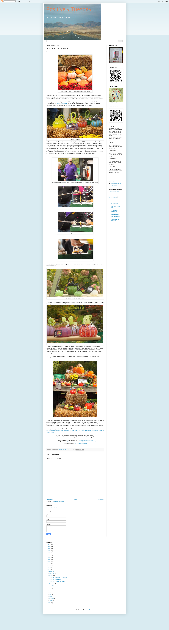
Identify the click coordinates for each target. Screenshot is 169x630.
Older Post (100, 499)
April (50, 594)
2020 (49, 555)
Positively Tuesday (68, 9)
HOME (112, 181)
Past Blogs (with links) (115, 183)
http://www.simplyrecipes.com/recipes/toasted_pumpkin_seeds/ (62, 430)
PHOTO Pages (114, 185)
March (51, 596)
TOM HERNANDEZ (115, 216)
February (51, 598)
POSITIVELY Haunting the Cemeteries (58, 577)
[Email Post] (73, 449)
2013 (49, 569)
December (52, 571)
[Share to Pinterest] (83, 449)
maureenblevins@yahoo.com (85, 440)
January (51, 600)
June (50, 590)
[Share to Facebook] (81, 449)
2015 (49, 565)
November (52, 573)
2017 (49, 561)
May (50, 592)
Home (75, 499)
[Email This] (76, 449)
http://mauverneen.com (81, 443)
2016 (49, 563)
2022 (49, 551)
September (52, 584)
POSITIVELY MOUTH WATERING (57, 581)
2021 (49, 553)
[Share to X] (80, 449)
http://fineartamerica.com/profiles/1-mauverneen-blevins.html (80, 442)
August (51, 586)
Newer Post (49, 499)
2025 (49, 544)
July (50, 588)
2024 (49, 546)
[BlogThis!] (78, 449)
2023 (49, 548)
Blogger (91, 610)
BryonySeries (114, 203)
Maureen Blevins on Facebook (114, 191)
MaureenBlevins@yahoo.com (53, 507)
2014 (49, 567)
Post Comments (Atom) (58, 501)
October (51, 575)
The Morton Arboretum (61, 103)
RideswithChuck (115, 214)
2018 (49, 559)
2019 (49, 557)
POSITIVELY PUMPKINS (55, 579)
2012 (49, 603)
